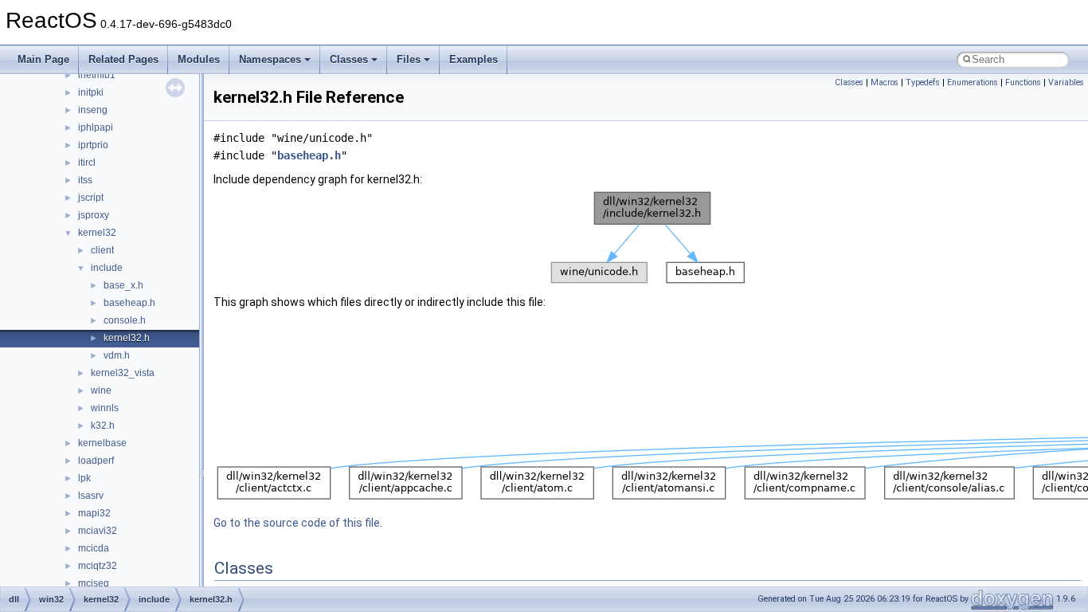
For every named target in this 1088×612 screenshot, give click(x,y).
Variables (1066, 82)
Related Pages (123, 59)
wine (101, 390)
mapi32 (94, 513)
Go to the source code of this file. (297, 522)
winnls (105, 408)
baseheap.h (129, 302)
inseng (93, 110)
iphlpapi (95, 127)
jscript (91, 197)
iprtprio (93, 145)
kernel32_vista (123, 373)
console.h (125, 320)
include (107, 267)
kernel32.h (127, 337)
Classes (349, 59)
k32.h (103, 425)
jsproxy (93, 215)
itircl (87, 162)
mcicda (93, 548)
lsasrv (91, 495)
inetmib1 (96, 74)
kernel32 (97, 232)
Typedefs (923, 82)
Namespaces (270, 59)
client (102, 250)
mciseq (93, 583)
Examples (473, 59)
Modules (199, 59)
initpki (91, 92)
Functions (1023, 82)
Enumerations (972, 82)
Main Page (43, 59)
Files (409, 59)
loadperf (96, 460)
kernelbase (102, 443)
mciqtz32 (97, 565)
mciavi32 (97, 530)
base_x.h (123, 285)
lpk (84, 478)
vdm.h (117, 355)
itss (85, 180)
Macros (884, 82)
